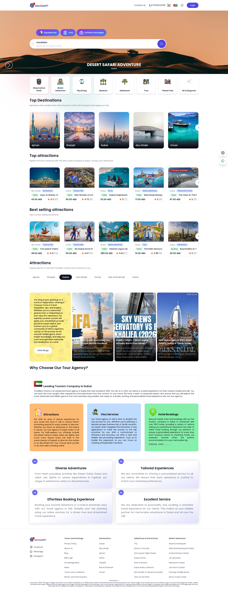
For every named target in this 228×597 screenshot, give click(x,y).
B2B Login (68, 558)
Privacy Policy (70, 543)
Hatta (101, 558)
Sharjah (102, 562)
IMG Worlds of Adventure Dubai (148, 572)
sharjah (51, 277)
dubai (66, 277)
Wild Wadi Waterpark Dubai (181, 548)
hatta (135, 277)
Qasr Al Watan (140, 562)
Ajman (102, 553)
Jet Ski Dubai (174, 558)
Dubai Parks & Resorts (144, 567)
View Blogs (43, 350)
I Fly (135, 543)
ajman (36, 277)
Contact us (140, 5)
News (66, 567)
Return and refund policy (75, 577)
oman (97, 277)
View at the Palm (142, 577)
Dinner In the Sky (141, 548)
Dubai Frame (140, 558)
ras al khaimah (116, 277)
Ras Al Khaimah (106, 567)
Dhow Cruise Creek (177, 577)
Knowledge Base (71, 562)
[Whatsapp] (222, 161)
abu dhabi (81, 277)
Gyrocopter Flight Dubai (145, 553)
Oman (102, 572)
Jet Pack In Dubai (177, 567)
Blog (66, 553)
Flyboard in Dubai (177, 562)
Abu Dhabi (104, 548)
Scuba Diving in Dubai (179, 553)
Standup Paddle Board (179, 572)
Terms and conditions (74, 572)
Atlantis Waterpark (177, 543)
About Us (68, 548)
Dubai (101, 543)
